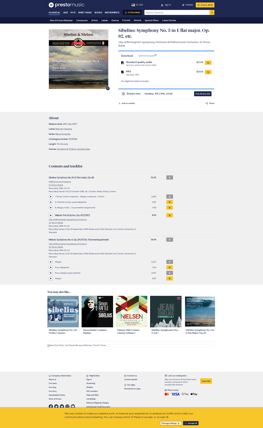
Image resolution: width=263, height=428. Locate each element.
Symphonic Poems (66, 149)
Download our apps (132, 389)
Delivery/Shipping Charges (97, 403)
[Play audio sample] (51, 196)
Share (211, 103)
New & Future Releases (61, 20)
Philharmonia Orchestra (60, 182)
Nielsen (58, 215)
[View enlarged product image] (78, 59)
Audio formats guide (146, 56)
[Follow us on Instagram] (68, 406)
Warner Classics (63, 128)
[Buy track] (169, 202)
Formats (126, 20)
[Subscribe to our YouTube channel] (73, 406)
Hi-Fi (73, 12)
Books (98, 12)
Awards (137, 20)
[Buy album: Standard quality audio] (208, 63)
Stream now (134, 93)
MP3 (128, 71)
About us (52, 379)
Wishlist (189, 4)
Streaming (134, 12)
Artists (94, 20)
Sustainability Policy (57, 395)
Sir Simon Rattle (56, 185)
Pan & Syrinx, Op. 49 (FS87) (76, 215)
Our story (53, 391)
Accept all (192, 423)
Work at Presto (55, 399)
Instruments (112, 12)
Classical (54, 12)
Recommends (63, 134)
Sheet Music (85, 12)
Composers (82, 20)
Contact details (130, 379)
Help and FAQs (92, 395)
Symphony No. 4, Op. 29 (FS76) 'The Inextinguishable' (83, 239)
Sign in (168, 4)
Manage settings (169, 423)
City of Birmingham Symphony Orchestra (68, 219)
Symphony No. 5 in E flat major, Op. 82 (75, 177)
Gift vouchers (92, 391)
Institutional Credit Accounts (98, 407)
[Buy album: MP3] (208, 72)
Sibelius (52, 177)
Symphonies (83, 149)
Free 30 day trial (203, 94)
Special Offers (152, 20)
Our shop (52, 387)
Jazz (65, 12)
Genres (115, 20)
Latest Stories (169, 20)
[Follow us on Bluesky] (62, 406)
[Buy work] (169, 215)
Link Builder (91, 399)
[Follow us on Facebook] (51, 406)
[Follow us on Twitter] (57, 406)
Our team (53, 383)
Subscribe (206, 381)
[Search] (211, 12)
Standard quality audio (139, 62)
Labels (104, 20)
